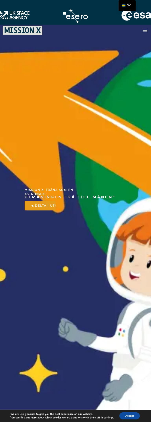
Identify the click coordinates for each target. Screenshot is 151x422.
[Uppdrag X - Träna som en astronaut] (22, 30)
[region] (75, 211)
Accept (129, 416)
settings (108, 417)
